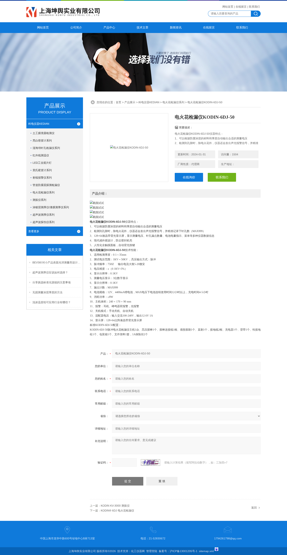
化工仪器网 (138, 551)
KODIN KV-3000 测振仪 (115, 505)
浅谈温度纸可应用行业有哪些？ (51, 302)
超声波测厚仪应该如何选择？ (50, 272)
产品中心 (109, 27)
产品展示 (129, 102)
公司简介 (76, 27)
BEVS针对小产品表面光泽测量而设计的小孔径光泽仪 (56, 262)
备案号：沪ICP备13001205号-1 (178, 551)
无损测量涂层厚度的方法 (47, 292)
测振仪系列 (39, 199)
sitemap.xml (206, 551)
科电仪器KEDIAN (38, 123)
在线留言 (241, 6)
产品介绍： (100, 193)
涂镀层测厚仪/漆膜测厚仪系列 (51, 207)
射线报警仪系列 (42, 177)
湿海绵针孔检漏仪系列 (46, 147)
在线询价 (189, 177)
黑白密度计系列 (42, 140)
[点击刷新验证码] (150, 462)
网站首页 (227, 6)
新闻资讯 (176, 27)
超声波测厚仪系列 (43, 214)
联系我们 (254, 6)
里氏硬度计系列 (42, 170)
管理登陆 (151, 551)
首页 (118, 102)
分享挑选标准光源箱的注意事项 (51, 282)
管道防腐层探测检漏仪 (46, 185)
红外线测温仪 (41, 155)
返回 (254, 507)
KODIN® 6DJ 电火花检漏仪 (117, 510)
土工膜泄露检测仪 (43, 133)
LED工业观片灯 (42, 162)
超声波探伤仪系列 (43, 222)
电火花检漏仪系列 (43, 192)
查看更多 (33, 231)
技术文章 (142, 27)
